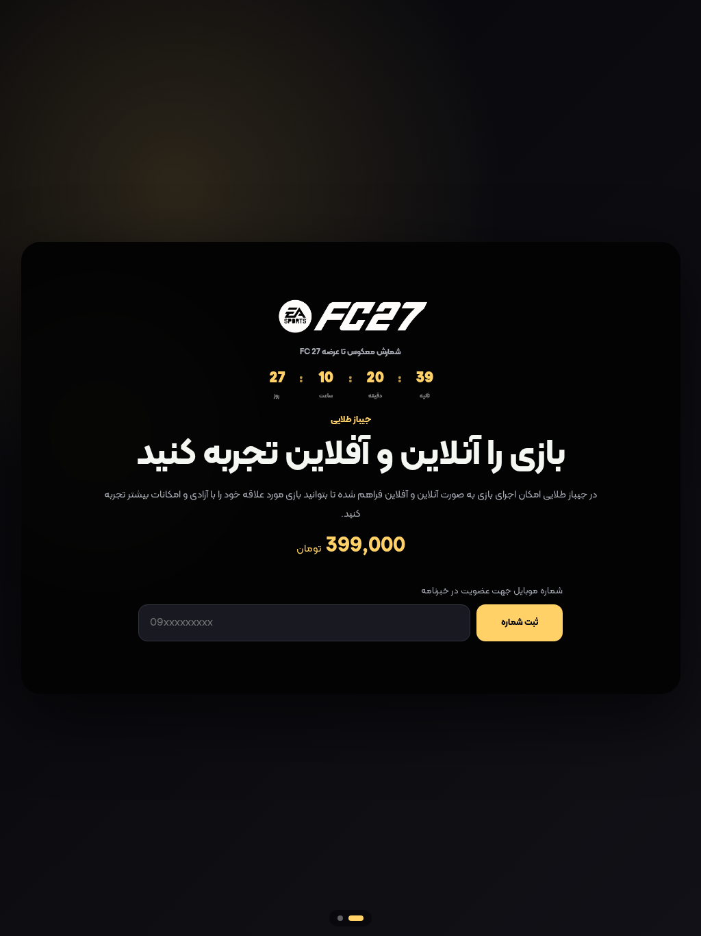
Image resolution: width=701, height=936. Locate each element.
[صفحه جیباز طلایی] (340, 918)
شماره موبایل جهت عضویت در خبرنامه (492, 591)
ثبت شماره (519, 623)
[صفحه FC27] (356, 918)
